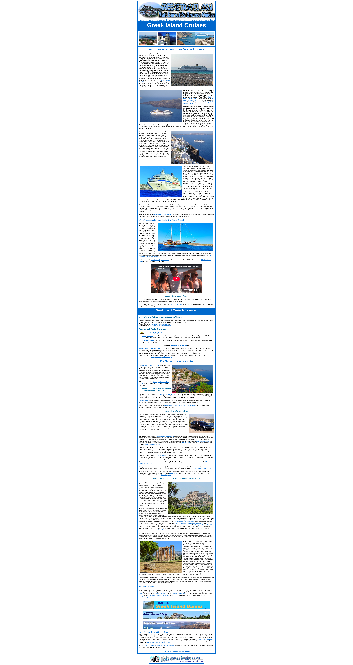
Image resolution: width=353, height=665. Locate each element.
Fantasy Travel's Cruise (176, 304)
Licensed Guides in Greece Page (201, 468)
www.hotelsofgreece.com (146, 597)
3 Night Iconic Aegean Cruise (197, 97)
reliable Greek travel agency (162, 214)
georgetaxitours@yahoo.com (151, 444)
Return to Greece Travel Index (176, 652)
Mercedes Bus (185, 442)
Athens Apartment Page (178, 593)
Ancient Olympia (166, 475)
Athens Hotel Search (161, 593)
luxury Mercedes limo (202, 441)
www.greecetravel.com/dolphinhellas (160, 325)
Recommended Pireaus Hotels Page (158, 595)
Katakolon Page (174, 473)
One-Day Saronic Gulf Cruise (150, 365)
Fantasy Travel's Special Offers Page (161, 357)
